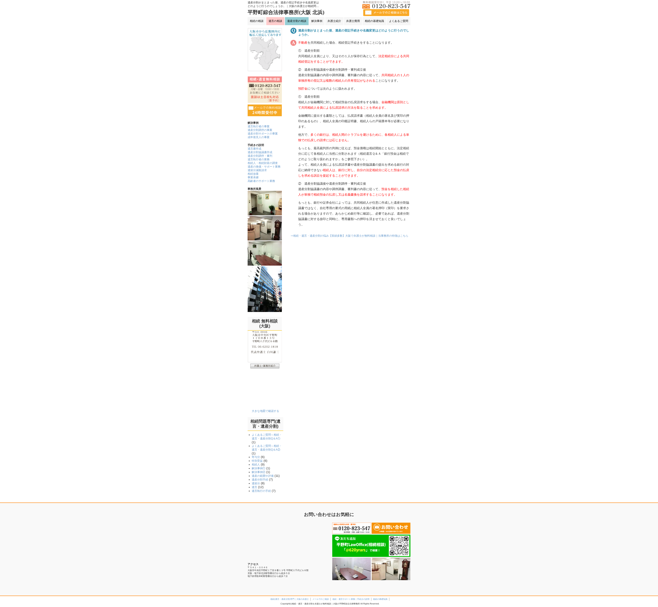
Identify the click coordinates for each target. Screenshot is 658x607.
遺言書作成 (254, 148)
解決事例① (258, 468)
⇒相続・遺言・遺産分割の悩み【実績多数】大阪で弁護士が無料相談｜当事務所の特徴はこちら (349, 235)
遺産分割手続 (260, 479)
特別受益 (257, 460)
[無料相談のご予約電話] (351, 528)
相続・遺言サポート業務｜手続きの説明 (350, 599)
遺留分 (256, 483)
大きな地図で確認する (265, 411)
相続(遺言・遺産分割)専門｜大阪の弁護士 (289, 599)
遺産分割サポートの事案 (263, 133)
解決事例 (316, 21)
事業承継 (253, 177)
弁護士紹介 (334, 21)
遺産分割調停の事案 (260, 130)
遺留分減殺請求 (257, 170)
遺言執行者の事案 (259, 126)
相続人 (256, 464)
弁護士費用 (353, 21)
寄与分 (256, 457)
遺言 (254, 487)
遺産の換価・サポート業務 (264, 166)
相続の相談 (257, 21)
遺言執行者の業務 (259, 159)
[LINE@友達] (371, 546)
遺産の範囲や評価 (263, 475)
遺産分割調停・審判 (260, 155)
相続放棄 (253, 173)
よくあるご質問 (398, 21)
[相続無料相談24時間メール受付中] (391, 528)
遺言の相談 (275, 21)
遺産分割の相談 (296, 21)
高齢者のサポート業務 (261, 181)
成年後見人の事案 (259, 137)
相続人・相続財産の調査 (263, 163)
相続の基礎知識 (374, 21)
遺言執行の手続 (261, 490)
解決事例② (258, 472)
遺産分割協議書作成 (260, 152)
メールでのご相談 (320, 599)
